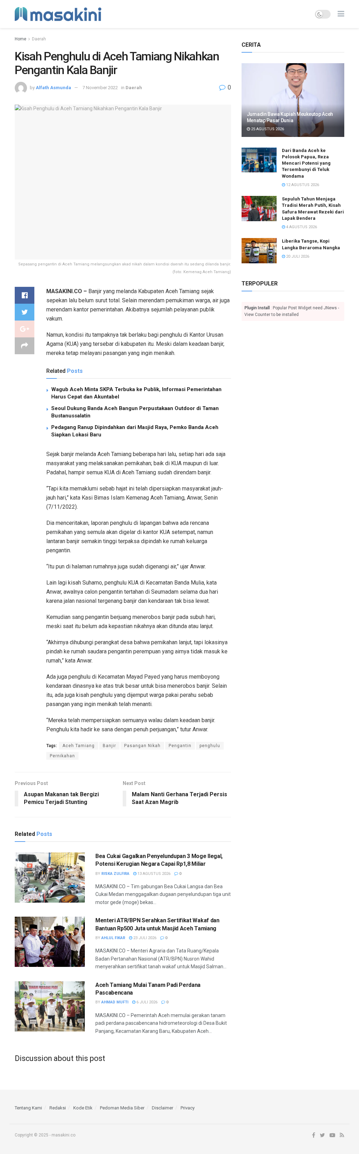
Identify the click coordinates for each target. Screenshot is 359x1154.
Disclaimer (162, 1107)
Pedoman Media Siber (122, 1107)
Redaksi (57, 1107)
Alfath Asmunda (53, 87)
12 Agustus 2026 (302, 185)
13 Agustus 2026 (153, 873)
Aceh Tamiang (78, 745)
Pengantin (180, 745)
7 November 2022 (100, 87)
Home (20, 39)
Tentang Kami (28, 1107)
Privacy (188, 1107)
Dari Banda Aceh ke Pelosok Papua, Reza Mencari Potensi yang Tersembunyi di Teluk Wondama (306, 163)
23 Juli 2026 (144, 938)
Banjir (109, 745)
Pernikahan (62, 755)
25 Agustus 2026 (267, 129)
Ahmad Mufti (114, 1002)
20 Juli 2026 (297, 256)
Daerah (39, 39)
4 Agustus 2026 (301, 227)
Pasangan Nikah (142, 745)
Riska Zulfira (115, 873)
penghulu (209, 745)
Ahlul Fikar (113, 938)
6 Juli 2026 (146, 1002)
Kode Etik (83, 1107)
